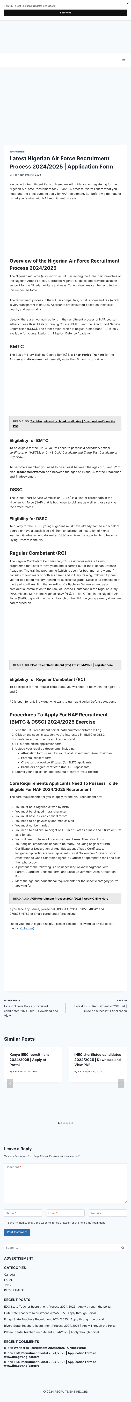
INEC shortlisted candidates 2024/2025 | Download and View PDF (97, 1060)
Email (53, 1213)
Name (11, 1213)
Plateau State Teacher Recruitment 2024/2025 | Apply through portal (51, 1332)
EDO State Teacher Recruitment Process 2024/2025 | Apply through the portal (57, 1306)
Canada (9, 1274)
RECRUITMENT (18, 151)
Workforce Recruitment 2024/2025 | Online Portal (50, 1348)
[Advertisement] (65, 27)
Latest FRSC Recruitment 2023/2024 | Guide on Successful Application (100, 1006)
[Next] (121, 1083)
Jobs (7, 1285)
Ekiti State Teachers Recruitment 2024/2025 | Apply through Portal (50, 1313)
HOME (8, 1280)
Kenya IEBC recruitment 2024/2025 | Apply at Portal (29, 1060)
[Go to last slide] (10, 1083)
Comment (13, 1167)
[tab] (59, 1123)
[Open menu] (124, 60)
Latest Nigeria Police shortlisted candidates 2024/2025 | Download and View (31, 1008)
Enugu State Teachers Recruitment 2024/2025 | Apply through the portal (54, 1319)
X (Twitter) (27, 928)
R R (15, 174)
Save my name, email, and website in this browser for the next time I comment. (57, 1222)
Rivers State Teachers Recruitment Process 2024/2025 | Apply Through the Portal (60, 1325)
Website (95, 1213)
